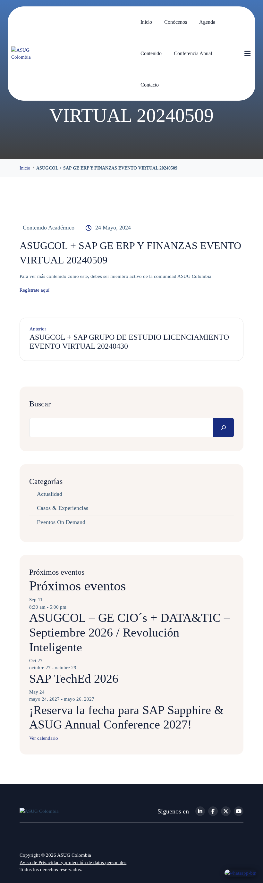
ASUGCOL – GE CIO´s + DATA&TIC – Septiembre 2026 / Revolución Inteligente (129, 632)
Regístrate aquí (34, 290)
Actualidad (49, 494)
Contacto (149, 84)
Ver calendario (43, 738)
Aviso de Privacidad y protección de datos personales (73, 862)
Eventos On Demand (61, 522)
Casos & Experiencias (62, 508)
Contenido (151, 53)
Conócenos (175, 22)
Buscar (40, 404)
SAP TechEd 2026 (73, 678)
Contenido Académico (48, 227)
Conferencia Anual (193, 53)
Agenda (207, 22)
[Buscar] (223, 427)
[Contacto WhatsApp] (241, 873)
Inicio (146, 22)
